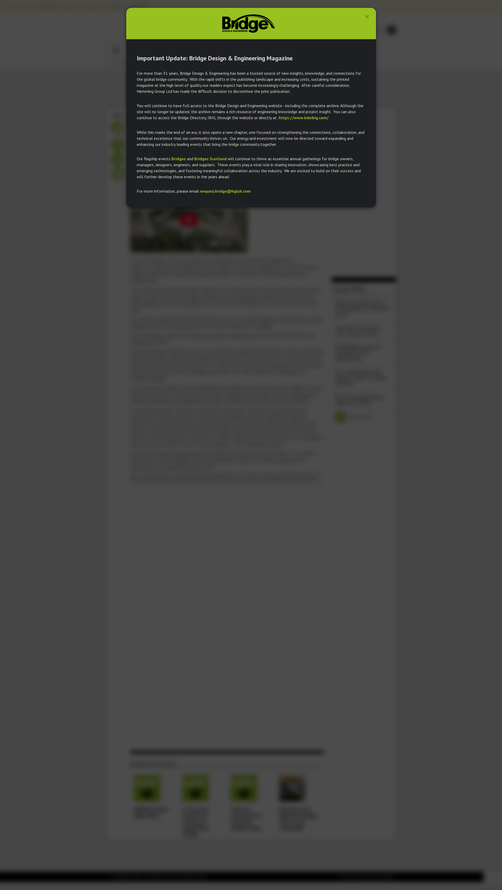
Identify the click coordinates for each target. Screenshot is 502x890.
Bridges (179, 158)
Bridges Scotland (210, 158)
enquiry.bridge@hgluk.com (225, 191)
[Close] (367, 16)
